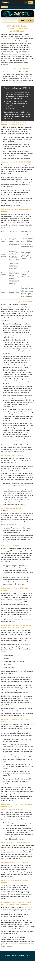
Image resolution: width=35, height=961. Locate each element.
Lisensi (11, 7)
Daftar (30, 2)
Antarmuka (18, 7)
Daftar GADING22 (26, 20)
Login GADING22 (9, 20)
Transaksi (25, 7)
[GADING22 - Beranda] (6, 2)
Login (25, 2)
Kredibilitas (4, 7)
